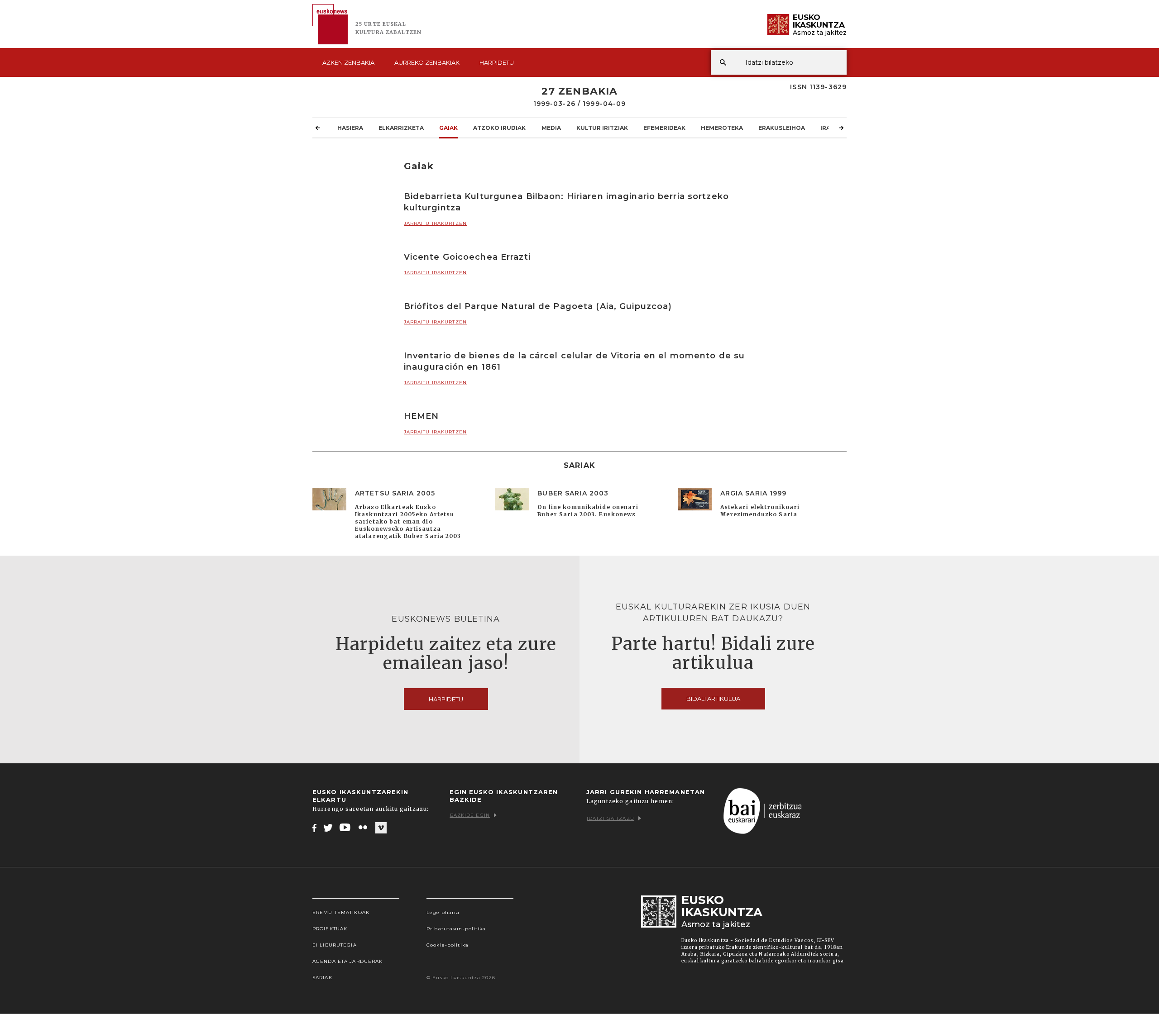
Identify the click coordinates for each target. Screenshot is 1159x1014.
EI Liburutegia (334, 945)
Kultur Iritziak (602, 127)
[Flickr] (364, 827)
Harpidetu (496, 62)
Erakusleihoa (781, 127)
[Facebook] (314, 827)
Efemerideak (664, 127)
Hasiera (350, 127)
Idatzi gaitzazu (610, 818)
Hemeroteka (722, 127)
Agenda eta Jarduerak (347, 961)
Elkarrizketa (401, 127)
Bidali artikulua (713, 698)
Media (551, 127)
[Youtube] (346, 827)
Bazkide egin (470, 815)
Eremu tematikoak (340, 912)
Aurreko (427, 62)
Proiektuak (329, 929)
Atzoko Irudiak (499, 127)
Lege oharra (443, 912)
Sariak (322, 978)
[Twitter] (328, 827)
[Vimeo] (381, 828)
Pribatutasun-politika (456, 929)
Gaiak (448, 127)
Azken (348, 62)
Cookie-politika (447, 945)
